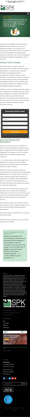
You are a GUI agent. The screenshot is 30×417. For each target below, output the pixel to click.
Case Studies (6, 323)
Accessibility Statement (8, 314)
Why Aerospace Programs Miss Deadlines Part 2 (15, 347)
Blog (4, 321)
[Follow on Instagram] (12, 378)
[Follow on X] (7, 378)
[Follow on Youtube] (15, 378)
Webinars (5, 325)
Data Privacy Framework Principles (11, 312)
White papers (6, 327)
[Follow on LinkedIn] (10, 378)
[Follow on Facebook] (4, 378)
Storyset (15, 310)
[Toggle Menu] (28, 13)
